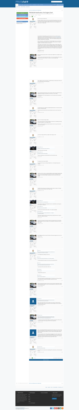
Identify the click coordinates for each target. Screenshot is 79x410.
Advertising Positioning (18, 407)
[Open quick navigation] (62, 10)
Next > (35, 16)
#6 (62, 126)
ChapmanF (32, 305)
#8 (62, 156)
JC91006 (31, 60)
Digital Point (23, 407)
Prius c (30, 4)
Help (51, 387)
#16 (62, 286)
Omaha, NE (35, 26)
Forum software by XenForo (22, 408)
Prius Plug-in (34, 4)
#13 (62, 223)
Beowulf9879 (32, 21)
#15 (62, 280)
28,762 (31, 309)
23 (30, 25)
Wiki (22, 4)
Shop (25, 4)
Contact (29, 401)
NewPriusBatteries (58, 36)
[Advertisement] (50, 29)
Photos (29, 399)
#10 (62, 177)
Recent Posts (28, 6)
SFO (30, 151)
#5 (62, 112)
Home (46, 387)
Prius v (27, 4)
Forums (17, 4)
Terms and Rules (55, 387)
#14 (62, 237)
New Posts (41, 4)
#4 (62, 97)
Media (19, 4)
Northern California (34, 156)
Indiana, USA (34, 310)
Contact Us (49, 387)
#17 (62, 305)
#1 (62, 51)
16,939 (31, 102)
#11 (62, 190)
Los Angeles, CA (34, 103)
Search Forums (18, 6)
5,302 (31, 208)
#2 (62, 59)
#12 (62, 217)
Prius (38, 4)
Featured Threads (23, 6)
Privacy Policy (60, 387)
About (29, 396)
